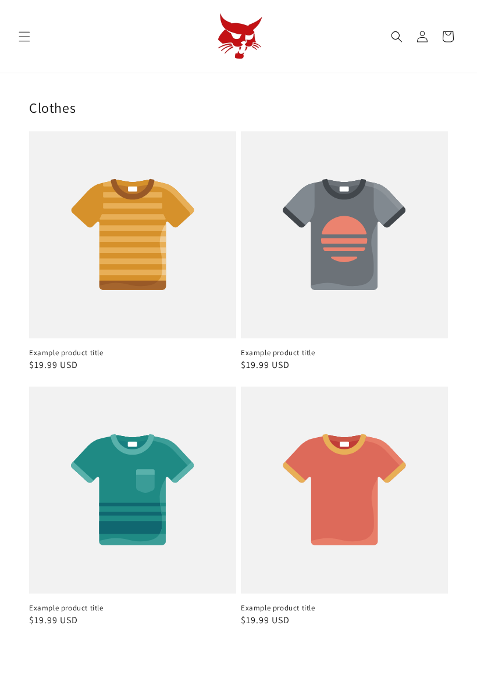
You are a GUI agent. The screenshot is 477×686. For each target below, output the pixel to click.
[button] (24, 36)
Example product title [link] (66, 353)
